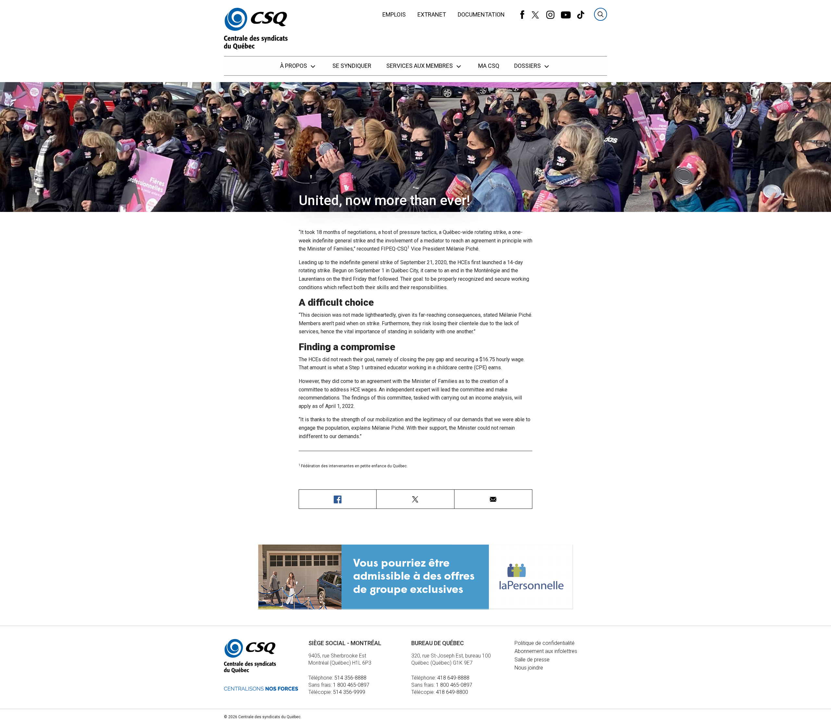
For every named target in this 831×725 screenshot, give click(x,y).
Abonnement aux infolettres (546, 651)
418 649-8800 (452, 692)
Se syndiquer (351, 65)
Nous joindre (529, 668)
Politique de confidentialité (545, 643)
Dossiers (528, 65)
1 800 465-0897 (351, 685)
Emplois (394, 14)
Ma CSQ (488, 65)
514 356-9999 (349, 692)
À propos (294, 65)
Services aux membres (420, 65)
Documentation (481, 14)
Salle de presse (532, 660)
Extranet (431, 14)
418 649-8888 (453, 678)
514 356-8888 (350, 678)
